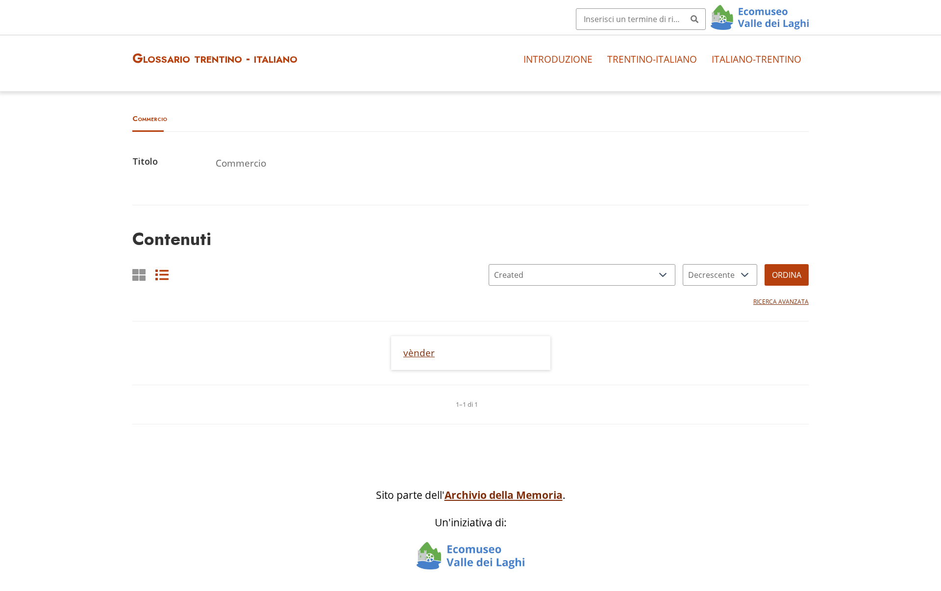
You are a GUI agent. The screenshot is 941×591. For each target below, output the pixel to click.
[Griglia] (139, 274)
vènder (419, 352)
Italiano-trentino (756, 59)
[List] (162, 274)
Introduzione (558, 59)
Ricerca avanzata (781, 301)
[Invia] (694, 19)
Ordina (786, 275)
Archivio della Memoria (504, 495)
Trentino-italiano (652, 59)
